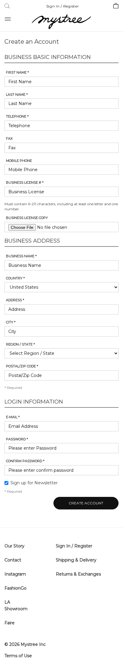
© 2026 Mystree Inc (25, 644)
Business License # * (25, 182)
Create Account (86, 503)
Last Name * (17, 94)
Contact (12, 560)
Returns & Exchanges (78, 574)
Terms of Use (18, 655)
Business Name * (21, 256)
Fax (9, 138)
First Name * (17, 72)
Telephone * (17, 116)
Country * (15, 278)
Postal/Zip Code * (22, 366)
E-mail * (13, 417)
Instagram (15, 574)
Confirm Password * (25, 461)
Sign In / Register (62, 6)
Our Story (14, 546)
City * (11, 322)
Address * (15, 300)
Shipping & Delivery (76, 560)
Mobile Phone (19, 161)
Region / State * (20, 344)
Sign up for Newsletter (34, 483)
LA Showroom (15, 605)
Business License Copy (27, 218)
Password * (17, 439)
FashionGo (15, 588)
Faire (9, 623)
